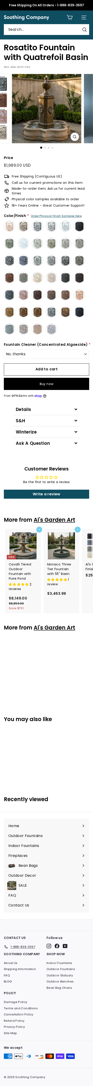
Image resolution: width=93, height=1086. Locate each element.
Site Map (10, 1033)
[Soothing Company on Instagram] (48, 946)
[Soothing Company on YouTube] (65, 946)
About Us (11, 963)
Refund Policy (14, 1021)
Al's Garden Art (54, 519)
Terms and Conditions (21, 1008)
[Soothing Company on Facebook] (57, 946)
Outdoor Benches (60, 981)
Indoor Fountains (59, 963)
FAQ (7, 975)
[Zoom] (75, 137)
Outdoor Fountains (60, 969)
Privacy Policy (14, 1027)
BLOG (8, 981)
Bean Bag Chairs (59, 988)
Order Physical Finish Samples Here (56, 216)
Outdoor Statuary (59, 975)
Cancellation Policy (18, 1014)
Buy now (46, 384)
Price (8, 157)
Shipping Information (20, 969)
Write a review (46, 494)
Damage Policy (15, 1002)
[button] (19, 584)
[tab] (46, 409)
